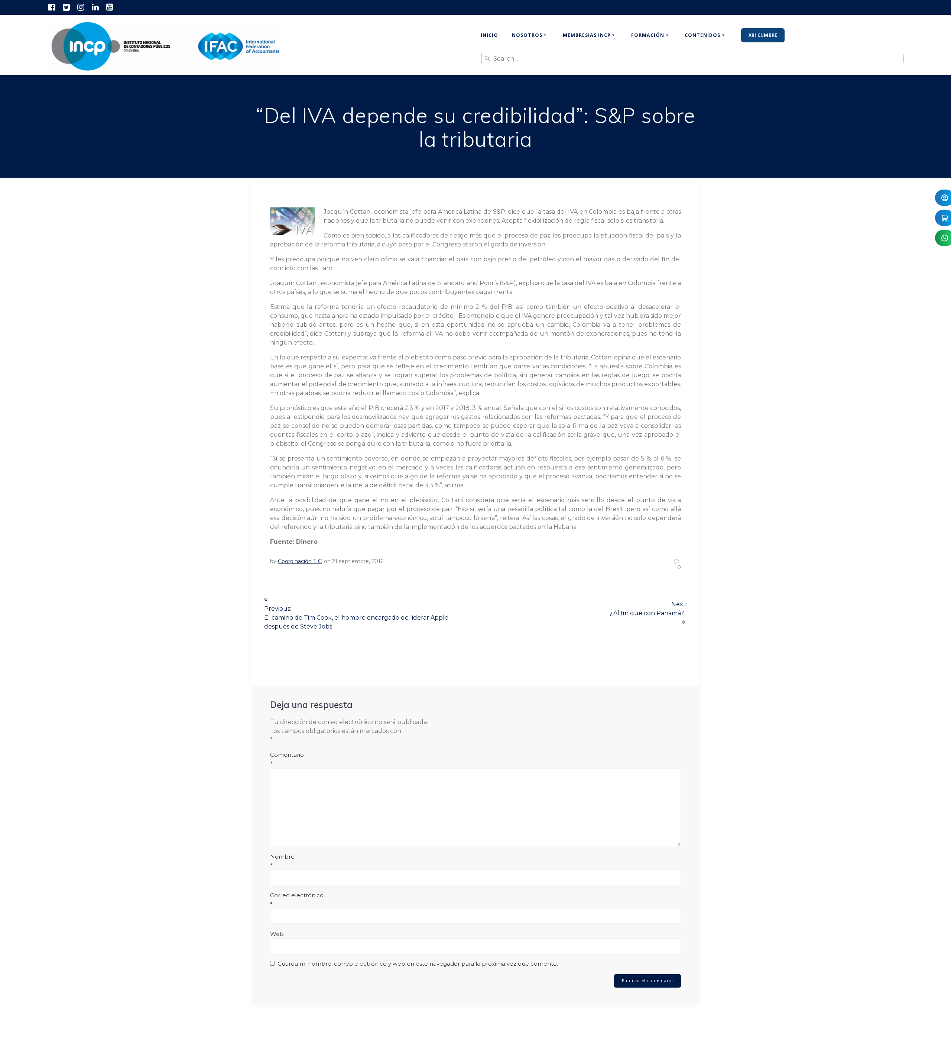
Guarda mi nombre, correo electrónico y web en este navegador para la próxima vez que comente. (417, 963)
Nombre (282, 861)
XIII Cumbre (763, 35)
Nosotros (527, 35)
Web (277, 933)
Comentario (287, 759)
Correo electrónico (297, 900)
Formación (647, 35)
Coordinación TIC (300, 561)
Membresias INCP (587, 35)
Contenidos (702, 35)
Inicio (489, 35)
